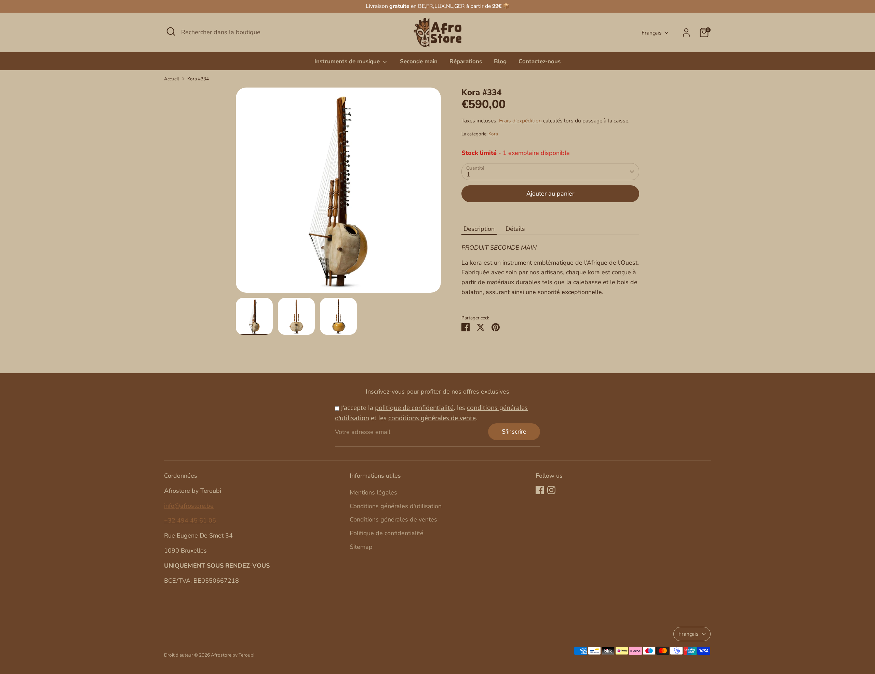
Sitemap (361, 547)
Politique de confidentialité (386, 533)
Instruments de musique (347, 61)
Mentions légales (373, 492)
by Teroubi (243, 655)
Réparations (465, 61)
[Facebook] (540, 490)
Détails (515, 229)
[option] (338, 193)
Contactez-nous (540, 61)
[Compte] (686, 32)
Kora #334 (198, 79)
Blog (500, 61)
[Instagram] (551, 490)
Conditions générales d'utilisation (396, 506)
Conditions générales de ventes (393, 519)
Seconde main (419, 61)
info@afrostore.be (189, 506)
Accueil (171, 79)
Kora (493, 134)
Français (652, 33)
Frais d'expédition (520, 120)
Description (479, 229)
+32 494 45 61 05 (190, 520)
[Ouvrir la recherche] (171, 31)
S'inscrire (514, 431)
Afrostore (221, 655)
